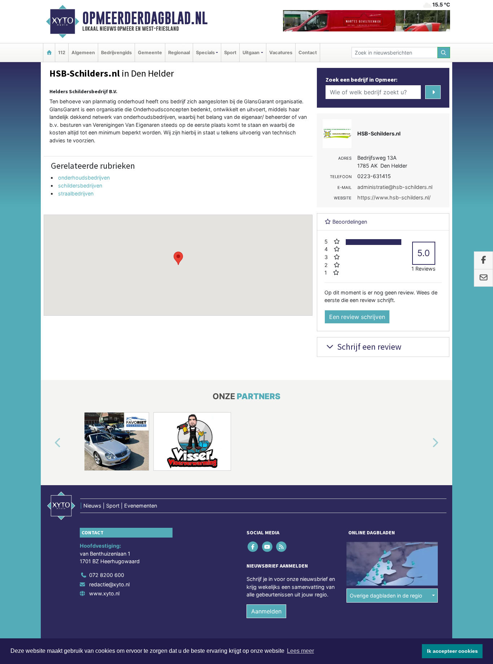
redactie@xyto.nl (109, 584)
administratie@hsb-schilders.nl (394, 187)
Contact (307, 52)
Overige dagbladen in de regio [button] (386, 595)
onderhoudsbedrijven (84, 177)
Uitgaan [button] (251, 52)
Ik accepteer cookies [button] (452, 651)
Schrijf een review (368, 346)
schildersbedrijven (80, 185)
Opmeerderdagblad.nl (145, 18)
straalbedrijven (75, 193)
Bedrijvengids (116, 52)
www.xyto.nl (104, 593)
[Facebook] (254, 546)
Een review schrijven (357, 316)
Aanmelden (266, 611)
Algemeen (83, 52)
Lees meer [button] (300, 651)
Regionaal (179, 52)
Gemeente (150, 52)
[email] (483, 278)
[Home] (49, 52)
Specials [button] (205, 52)
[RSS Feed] (282, 546)
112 (61, 52)
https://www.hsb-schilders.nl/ (394, 197)
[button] (178, 258)
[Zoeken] (443, 52)
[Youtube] (268, 546)
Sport (230, 52)
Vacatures (280, 52)
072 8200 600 (106, 575)
